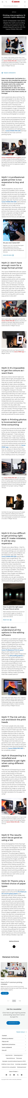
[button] (8, 1001)
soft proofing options (16, 655)
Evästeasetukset (21, 1067)
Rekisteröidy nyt (13, 1022)
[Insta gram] (10, 1074)
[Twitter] (17, 1074)
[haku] (6, 2)
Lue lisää (4, 993)
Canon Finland (13, 1071)
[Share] (14, 946)
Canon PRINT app (19, 351)
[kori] (2, 2)
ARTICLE (14, 12)
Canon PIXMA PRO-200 (10, 61)
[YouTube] (21, 1074)
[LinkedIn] (14, 1074)
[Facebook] (6, 1074)
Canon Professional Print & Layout (11, 157)
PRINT (2, 979)
